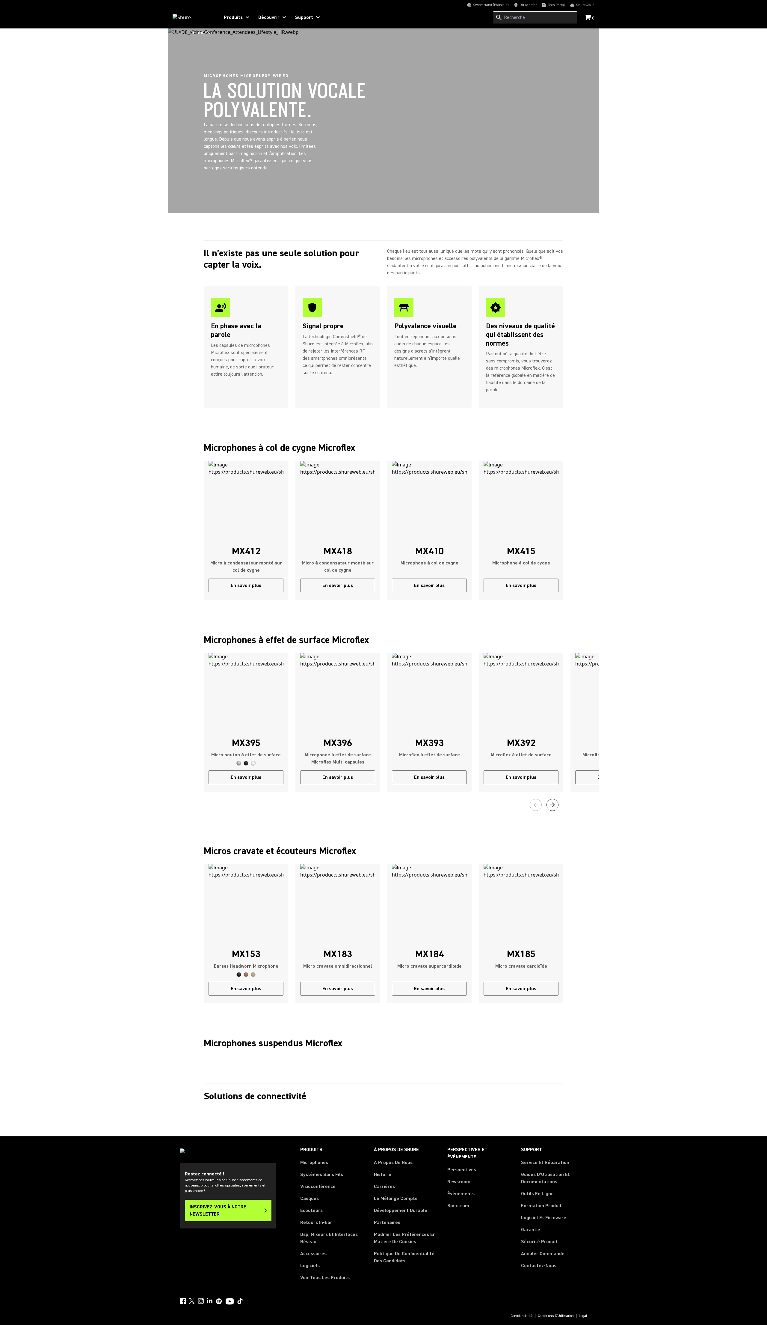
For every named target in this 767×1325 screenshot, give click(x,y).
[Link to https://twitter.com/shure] (192, 1301)
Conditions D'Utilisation (556, 1316)
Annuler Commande (542, 1253)
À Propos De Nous (393, 1163)
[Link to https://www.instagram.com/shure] (201, 1301)
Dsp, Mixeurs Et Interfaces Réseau (329, 1238)
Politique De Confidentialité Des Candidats (404, 1257)
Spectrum (458, 1206)
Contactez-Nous (538, 1266)
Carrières (384, 1187)
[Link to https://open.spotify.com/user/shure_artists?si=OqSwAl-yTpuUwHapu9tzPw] (219, 1301)
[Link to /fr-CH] (192, 17)
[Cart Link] (588, 18)
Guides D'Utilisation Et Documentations (545, 1178)
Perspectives (461, 1170)
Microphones (314, 1163)
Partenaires (387, 1222)
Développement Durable (400, 1210)
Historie (382, 1175)
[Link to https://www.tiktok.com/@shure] (240, 1301)
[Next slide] (552, 805)
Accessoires (313, 1254)
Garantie (530, 1230)
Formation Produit (541, 1206)
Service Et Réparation (545, 1163)
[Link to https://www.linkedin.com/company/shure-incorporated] (210, 1301)
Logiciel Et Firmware (543, 1218)
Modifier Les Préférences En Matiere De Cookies (405, 1238)
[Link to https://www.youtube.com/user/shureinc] (229, 1302)
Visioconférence (318, 1187)
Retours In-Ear (316, 1222)
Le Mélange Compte (396, 1198)
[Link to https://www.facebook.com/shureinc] (183, 1301)
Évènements (461, 1194)
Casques (309, 1198)
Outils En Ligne (537, 1194)
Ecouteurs (311, 1210)
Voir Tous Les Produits (325, 1278)
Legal (583, 1316)
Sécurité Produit (539, 1242)
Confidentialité (522, 1316)
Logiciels (310, 1266)
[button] (238, 763)
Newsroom (458, 1182)
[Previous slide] (536, 805)
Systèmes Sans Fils (321, 1175)
